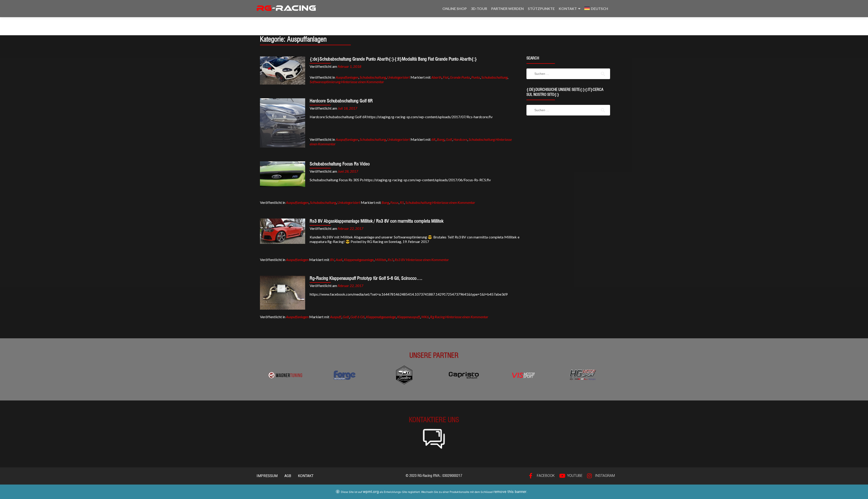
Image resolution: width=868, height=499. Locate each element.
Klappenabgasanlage (359, 259)
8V (332, 259)
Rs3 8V (400, 259)
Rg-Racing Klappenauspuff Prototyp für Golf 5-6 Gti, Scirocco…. (366, 278)
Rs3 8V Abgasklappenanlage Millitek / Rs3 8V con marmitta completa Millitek (376, 221)
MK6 (425, 317)
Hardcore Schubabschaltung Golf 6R (341, 101)
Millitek (380, 259)
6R (433, 139)
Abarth (436, 77)
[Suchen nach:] (567, 73)
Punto (475, 77)
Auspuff (335, 317)
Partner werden (507, 8)
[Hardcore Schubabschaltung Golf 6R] (282, 123)
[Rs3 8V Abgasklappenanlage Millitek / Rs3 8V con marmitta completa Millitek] (282, 231)
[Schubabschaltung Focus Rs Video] (282, 174)
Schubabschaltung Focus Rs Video (340, 164)
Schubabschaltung (373, 77)
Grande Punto (460, 77)
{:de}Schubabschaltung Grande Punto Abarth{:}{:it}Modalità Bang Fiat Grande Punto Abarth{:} (393, 59)
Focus (394, 202)
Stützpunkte (541, 8)
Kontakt (568, 8)
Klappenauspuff (408, 317)
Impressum (267, 476)
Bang (440, 139)
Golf (449, 139)
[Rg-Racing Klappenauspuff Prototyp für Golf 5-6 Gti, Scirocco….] (282, 293)
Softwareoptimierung (325, 82)
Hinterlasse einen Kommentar (362, 82)
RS (402, 202)
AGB (287, 476)
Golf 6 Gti (357, 317)
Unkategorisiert (398, 77)
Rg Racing (437, 317)
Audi (339, 259)
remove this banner (509, 491)
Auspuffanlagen (347, 77)
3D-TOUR (479, 8)
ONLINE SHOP (454, 8)
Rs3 (390, 259)
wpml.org (371, 491)
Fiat (445, 77)
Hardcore (460, 139)
